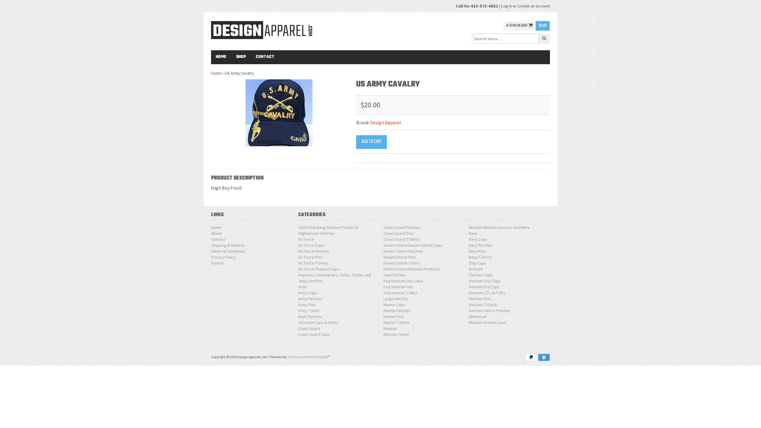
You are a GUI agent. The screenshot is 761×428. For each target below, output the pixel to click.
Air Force (306, 239)
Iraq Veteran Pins (398, 286)
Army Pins (307, 304)
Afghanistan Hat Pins (316, 233)
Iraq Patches (394, 275)
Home (221, 57)
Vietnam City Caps (485, 281)
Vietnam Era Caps (484, 286)
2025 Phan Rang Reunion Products (328, 227)
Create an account (534, 6)
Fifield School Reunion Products (411, 269)
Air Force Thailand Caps (318, 269)
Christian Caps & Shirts (318, 322)
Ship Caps (477, 263)
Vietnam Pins (480, 298)
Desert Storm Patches (403, 251)
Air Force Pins (310, 257)
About (216, 233)
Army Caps (307, 292)
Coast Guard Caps (314, 334)
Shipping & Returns (228, 245)
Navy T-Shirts (480, 257)
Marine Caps (394, 304)
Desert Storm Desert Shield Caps (412, 245)
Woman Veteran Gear (487, 322)
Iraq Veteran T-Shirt (400, 292)
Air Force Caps (311, 245)
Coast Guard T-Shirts (401, 239)
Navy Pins (477, 251)
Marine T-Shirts (396, 322)
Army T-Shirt (309, 310)
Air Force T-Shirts (313, 263)
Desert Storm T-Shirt (401, 263)
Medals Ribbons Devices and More (499, 227)
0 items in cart (517, 25)
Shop (241, 57)
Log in (506, 6)
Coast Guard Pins (398, 233)
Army (302, 286)
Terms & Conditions (228, 251)
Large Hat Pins (396, 298)
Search (217, 263)
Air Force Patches (313, 251)
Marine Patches (397, 310)
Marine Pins (393, 316)
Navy (473, 233)
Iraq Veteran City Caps (403, 281)
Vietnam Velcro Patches (489, 310)
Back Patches (310, 316)
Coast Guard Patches (402, 227)
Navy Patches (481, 245)
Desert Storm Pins (399, 257)
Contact (265, 57)
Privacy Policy (223, 257)
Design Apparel (385, 122)
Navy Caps (478, 239)
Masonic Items (396, 334)
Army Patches (310, 298)
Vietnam (476, 269)
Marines (390, 328)
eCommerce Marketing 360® (308, 357)
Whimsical (477, 316)
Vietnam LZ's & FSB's (487, 292)
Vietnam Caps (481, 275)
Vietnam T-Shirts (483, 304)
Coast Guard (309, 328)
